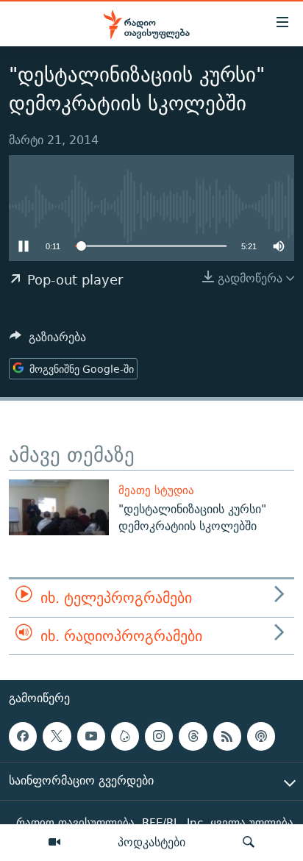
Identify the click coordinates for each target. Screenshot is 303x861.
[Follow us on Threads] (193, 736)
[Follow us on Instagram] (159, 736)
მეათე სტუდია (156, 490)
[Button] (48, 340)
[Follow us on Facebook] (23, 736)
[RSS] (227, 736)
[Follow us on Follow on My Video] (125, 736)
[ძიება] (249, 842)
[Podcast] (261, 736)
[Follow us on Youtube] (91, 736)
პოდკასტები (151, 842)
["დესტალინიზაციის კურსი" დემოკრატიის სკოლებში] (59, 507)
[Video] (54, 842)
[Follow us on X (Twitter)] (57, 736)
